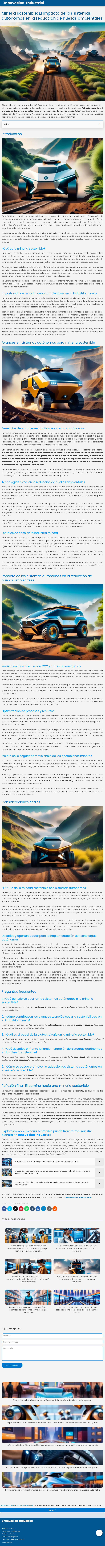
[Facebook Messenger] (9, 1208)
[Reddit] (54, 1208)
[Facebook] (4, 1208)
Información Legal (8, 1528)
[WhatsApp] (26, 1208)
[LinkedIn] (37, 1208)
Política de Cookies (9, 1534)
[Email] (49, 1208)
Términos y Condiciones (11, 1531)
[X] (15, 1208)
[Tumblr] (32, 1208)
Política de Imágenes (10, 1537)
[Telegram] (43, 1208)
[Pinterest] (21, 1208)
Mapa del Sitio (7, 1542)
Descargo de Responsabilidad (13, 1539)
